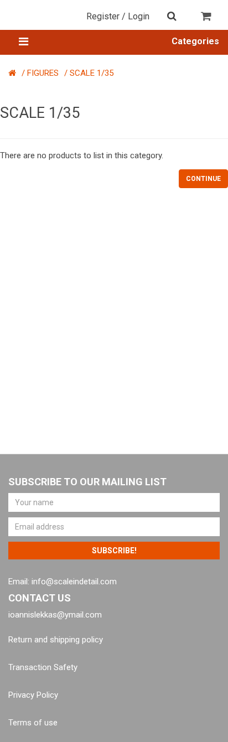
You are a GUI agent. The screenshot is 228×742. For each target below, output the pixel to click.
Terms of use (33, 723)
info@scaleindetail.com (74, 582)
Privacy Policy (33, 695)
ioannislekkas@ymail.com (55, 615)
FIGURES (43, 73)
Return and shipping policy (55, 640)
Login (138, 16)
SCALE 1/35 (91, 73)
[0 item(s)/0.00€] (207, 19)
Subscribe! (114, 550)
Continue (203, 179)
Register (103, 16)
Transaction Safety (42, 667)
